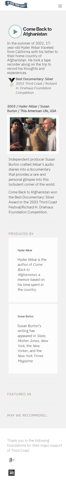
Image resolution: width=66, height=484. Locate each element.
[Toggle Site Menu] (60, 6)
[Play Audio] (41, 5)
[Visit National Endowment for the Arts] (11, 476)
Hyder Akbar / (29, 106)
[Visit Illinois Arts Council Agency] (12, 464)
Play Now (15, 31)
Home (4, 1)
